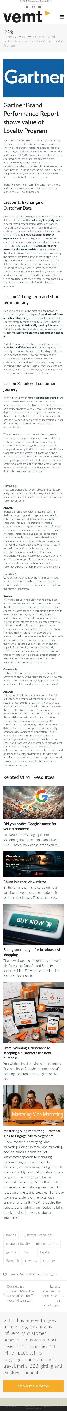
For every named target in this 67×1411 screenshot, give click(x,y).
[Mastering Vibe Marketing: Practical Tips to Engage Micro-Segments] (33, 1105)
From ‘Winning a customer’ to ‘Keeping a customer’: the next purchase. (27, 1053)
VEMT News (23, 37)
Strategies (50, 1274)
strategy (49, 1261)
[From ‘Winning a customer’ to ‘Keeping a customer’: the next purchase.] (33, 1012)
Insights (28, 1252)
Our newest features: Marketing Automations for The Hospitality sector (19, 1294)
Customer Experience (37, 1235)
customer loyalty (18, 1243)
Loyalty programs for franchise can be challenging (50, 1296)
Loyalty (13, 1274)
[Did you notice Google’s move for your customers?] (33, 802)
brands (11, 1235)
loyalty (45, 1252)
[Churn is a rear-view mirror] (33, 864)
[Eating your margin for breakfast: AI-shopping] (33, 924)
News (24, 1274)
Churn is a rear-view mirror (24, 882)
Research (12, 1261)
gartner (11, 1252)
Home (7, 37)
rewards (31, 1261)
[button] (62, 16)
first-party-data (47, 1243)
